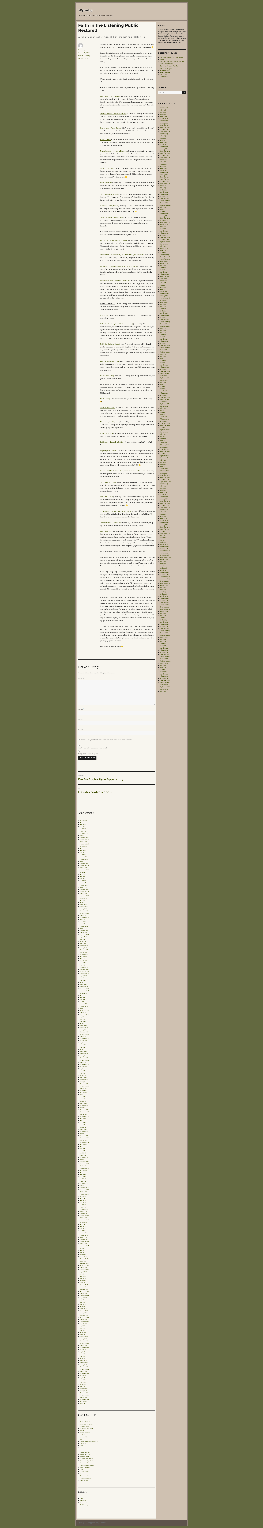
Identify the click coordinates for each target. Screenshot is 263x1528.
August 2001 (83, 1401)
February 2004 (84, 1337)
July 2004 (82, 1326)
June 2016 (83, 1019)
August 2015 (83, 1041)
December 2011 (84, 1136)
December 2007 (84, 1239)
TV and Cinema (84, 1471)
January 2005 (83, 1313)
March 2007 (83, 1257)
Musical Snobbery (84, 55)
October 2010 (83, 1166)
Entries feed (83, 1500)
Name (81, 709)
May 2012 (83, 1125)
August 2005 (83, 1298)
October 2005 (83, 1293)
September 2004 (84, 1321)
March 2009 (83, 1207)
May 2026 (83, 827)
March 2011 (83, 1155)
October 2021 (83, 932)
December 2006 (84, 1263)
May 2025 (83, 853)
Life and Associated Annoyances (89, 1441)
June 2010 (83, 1174)
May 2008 (83, 1228)
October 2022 (83, 915)
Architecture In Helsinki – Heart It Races (113, 240)
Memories (82, 1450)
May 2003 (83, 1356)
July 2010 (82, 1172)
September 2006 (84, 1270)
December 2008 (84, 1213)
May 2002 (83, 1382)
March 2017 (83, 1004)
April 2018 (83, 982)
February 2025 (84, 859)
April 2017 (83, 1002)
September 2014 (84, 1064)
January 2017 (83, 1008)
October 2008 (83, 1218)
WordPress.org (84, 1505)
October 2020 (83, 952)
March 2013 (83, 1103)
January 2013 (83, 1107)
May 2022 (83, 924)
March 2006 (83, 1283)
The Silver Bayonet (166, 68)
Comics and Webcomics (86, 1424)
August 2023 (83, 898)
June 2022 (83, 922)
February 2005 (84, 1311)
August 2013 (83, 1092)
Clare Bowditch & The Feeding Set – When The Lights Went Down (122, 255)
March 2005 (83, 1308)
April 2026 (83, 829)
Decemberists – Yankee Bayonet (110, 128)
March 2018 (83, 984)
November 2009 (84, 1190)
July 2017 (82, 995)
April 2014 (83, 1075)
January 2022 (83, 928)
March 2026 (83, 831)
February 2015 (84, 1053)
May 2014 (83, 1073)
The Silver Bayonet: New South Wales (172, 62)
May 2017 (83, 999)
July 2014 (82, 1069)
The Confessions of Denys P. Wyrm (171, 57)
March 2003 (83, 1360)
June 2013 (83, 1097)
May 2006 (83, 1278)
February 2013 (84, 1105)
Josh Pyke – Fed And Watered (110, 344)
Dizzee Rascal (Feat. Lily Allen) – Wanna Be (115, 280)
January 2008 (83, 1237)
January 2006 (83, 1287)
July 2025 (82, 848)
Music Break (164, 77)
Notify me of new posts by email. (89, 754)
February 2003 (84, 1362)
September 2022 (84, 917)
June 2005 (83, 1302)
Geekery (82, 1430)
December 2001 (84, 1393)
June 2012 (83, 1123)
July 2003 (82, 1352)
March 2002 (83, 1386)
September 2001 (84, 1399)
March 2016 (83, 1025)
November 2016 (84, 1010)
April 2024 (83, 881)
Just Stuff (82, 1435)
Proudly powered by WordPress (96, 1523)
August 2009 (83, 1196)
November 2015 (84, 1034)
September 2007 (84, 1246)
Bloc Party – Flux (106, 531)
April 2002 (83, 1384)
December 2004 (84, 1315)
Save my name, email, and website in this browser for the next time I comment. (107, 740)
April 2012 (83, 1127)
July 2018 (82, 978)
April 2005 (83, 1306)
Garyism (162, 59)
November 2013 (84, 1086)
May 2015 (83, 1047)
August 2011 (83, 1144)
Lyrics (81, 1446)
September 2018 (84, 974)
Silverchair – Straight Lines (109, 206)
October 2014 (83, 1062)
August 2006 (83, 1272)
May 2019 (83, 965)
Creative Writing (84, 1426)
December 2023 (84, 889)
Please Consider (84, 1463)
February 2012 (84, 1131)
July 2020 (82, 958)
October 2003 (83, 1345)
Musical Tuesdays (85, 1454)
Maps (81, 1448)
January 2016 (83, 1030)
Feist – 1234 (104, 315)
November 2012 (84, 1112)
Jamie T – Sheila (105, 139)
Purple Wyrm (82, 50)
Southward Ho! (165, 70)
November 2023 (84, 891)
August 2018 (83, 976)
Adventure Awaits (165, 72)
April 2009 (83, 1205)
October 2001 (83, 1397)
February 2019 (84, 967)
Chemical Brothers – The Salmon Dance (113, 113)
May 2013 (83, 1099)
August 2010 (83, 1170)
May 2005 (83, 1304)
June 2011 (83, 1149)
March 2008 (83, 1233)
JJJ (87, 58)
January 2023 (83, 909)
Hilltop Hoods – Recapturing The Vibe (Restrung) (116, 324)
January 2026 (83, 835)
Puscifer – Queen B (106, 433)
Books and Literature (86, 1422)
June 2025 (83, 850)
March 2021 (83, 943)
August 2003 (83, 1350)
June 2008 (83, 1226)
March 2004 (83, 1334)
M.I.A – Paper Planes (107, 168)
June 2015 (83, 1045)
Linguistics (83, 1443)
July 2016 (82, 1017)
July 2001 (82, 1404)
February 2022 (84, 926)
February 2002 (84, 1388)
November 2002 (84, 1369)
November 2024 (84, 865)
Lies (81, 1439)
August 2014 (83, 1066)
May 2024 (83, 878)
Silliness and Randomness (87, 1465)
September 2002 (84, 1373)
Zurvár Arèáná (84, 1480)
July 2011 (82, 1146)
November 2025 (84, 840)
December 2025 (84, 837)
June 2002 (83, 1380)
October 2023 (83, 894)
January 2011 (83, 1159)
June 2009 (83, 1200)
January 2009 (83, 1211)
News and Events (84, 1456)
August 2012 (83, 1118)
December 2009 (84, 1187)
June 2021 (83, 939)
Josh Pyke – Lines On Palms (109, 361)
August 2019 (83, 961)
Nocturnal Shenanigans (86, 1458)
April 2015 (83, 1049)
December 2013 (84, 1084)
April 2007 (83, 1254)
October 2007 (83, 1244)
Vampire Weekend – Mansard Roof (111, 217)
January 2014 (83, 1082)
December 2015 (84, 1032)
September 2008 (84, 1220)
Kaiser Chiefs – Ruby (107, 376)
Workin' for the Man (85, 1478)
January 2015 (83, 1056)
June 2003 (83, 1354)
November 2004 (84, 1317)
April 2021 (83, 941)
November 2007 (84, 1241)
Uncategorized (84, 1474)
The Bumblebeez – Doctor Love (110, 522)
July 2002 (82, 1378)
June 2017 (83, 997)
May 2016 (83, 1021)
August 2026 (83, 820)
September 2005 (84, 1295)
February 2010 (84, 1183)
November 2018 (84, 971)
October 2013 (83, 1088)
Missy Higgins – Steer (107, 407)
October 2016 (83, 1012)
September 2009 (84, 1194)
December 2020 (84, 950)
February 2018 (84, 986)
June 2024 (83, 876)
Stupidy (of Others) (85, 1467)
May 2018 (83, 980)
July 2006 (82, 1274)
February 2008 (84, 1235)
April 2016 (83, 1023)
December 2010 (84, 1162)
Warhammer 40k (84, 1476)
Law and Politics (84, 1437)
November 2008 (84, 1216)
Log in (82, 1498)
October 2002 (83, 1371)
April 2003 (83, 1358)
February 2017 (84, 1006)
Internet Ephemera (85, 1433)
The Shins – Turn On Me (108, 482)
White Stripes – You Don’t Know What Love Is (115, 511)
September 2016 (84, 1015)
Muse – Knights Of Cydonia (109, 422)
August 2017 (83, 993)
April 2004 (83, 1332)
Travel (81, 1469)
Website (81, 729)
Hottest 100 (82, 58)
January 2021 (83, 948)
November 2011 (84, 1138)
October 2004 (83, 1319)
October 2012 (83, 1114)
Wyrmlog (86, 10)
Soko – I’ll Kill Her (106, 497)
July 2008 (82, 1224)
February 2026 (84, 833)
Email (81, 719)
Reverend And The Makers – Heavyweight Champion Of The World (122, 471)
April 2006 (83, 1280)
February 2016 (84, 1028)
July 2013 (82, 1095)
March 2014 (83, 1077)
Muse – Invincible (106, 183)
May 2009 (83, 1203)
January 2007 (83, 1261)
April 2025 (83, 855)
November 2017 (84, 989)
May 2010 (83, 1177)
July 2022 (82, 920)
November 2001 (84, 1395)
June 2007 (83, 1250)
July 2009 (82, 1198)
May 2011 (83, 1151)
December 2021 (84, 930)
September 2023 (84, 896)
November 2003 (84, 1343)
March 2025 (83, 857)
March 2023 (83, 904)
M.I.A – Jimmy (105, 399)
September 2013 (84, 1090)
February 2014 (84, 1079)
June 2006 (83, 1276)
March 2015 (83, 1051)
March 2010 (83, 1181)
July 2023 (82, 900)
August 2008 (83, 1222)
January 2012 (83, 1133)
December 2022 (84, 911)
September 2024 (84, 870)
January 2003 (83, 1365)
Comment (83, 678)
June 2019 (83, 963)
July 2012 (82, 1120)
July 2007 (82, 1248)
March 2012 (83, 1129)
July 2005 (82, 1300)
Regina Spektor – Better (108, 450)
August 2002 (83, 1375)
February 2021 (84, 945)
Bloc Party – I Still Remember (110, 96)
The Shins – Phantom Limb (109, 194)
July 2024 (82, 874)
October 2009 (83, 1192)
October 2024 (83, 868)
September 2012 (84, 1116)
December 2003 (84, 1341)
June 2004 (83, 1328)
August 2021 (83, 937)
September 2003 (84, 1347)
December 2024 (84, 863)
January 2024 (83, 887)
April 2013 (83, 1101)
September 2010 (84, 1168)
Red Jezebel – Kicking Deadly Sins (111, 442)
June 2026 (83, 824)
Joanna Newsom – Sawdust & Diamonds (113, 151)
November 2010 (84, 1164)
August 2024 (83, 872)
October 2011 (83, 1140)
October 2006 (83, 1267)
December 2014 (84, 1058)
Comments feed (84, 1503)
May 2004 (83, 1330)
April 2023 (83, 902)
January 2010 (83, 1185)
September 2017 (84, 991)
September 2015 (84, 1038)
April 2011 (83, 1153)
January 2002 (83, 1391)
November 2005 (84, 1291)
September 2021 (84, 935)
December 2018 (84, 969)
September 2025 (84, 844)
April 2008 (83, 1231)
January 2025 (83, 861)
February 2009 (84, 1209)
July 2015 (82, 1043)
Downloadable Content (86, 1428)
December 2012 (84, 1110)
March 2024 (83, 883)
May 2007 (83, 1252)
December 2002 (84, 1367)
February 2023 (84, 907)
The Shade (163, 75)
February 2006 (84, 1285)
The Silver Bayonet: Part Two (169, 66)
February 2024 (84, 885)
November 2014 (84, 1060)
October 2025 (83, 842)
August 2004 (83, 1324)
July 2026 (82, 822)
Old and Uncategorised (86, 1461)
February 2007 (84, 1259)
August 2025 (83, 846)
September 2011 (84, 1142)
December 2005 (84, 1289)
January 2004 (83, 1339)
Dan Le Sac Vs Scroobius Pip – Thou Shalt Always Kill (118, 266)
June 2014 (83, 1071)
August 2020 (83, 956)
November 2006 (84, 1265)
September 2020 (84, 954)
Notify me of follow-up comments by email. (92, 748)
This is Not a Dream (166, 64)
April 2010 (83, 1179)
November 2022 (84, 913)
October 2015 (83, 1036)
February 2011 (84, 1157)
